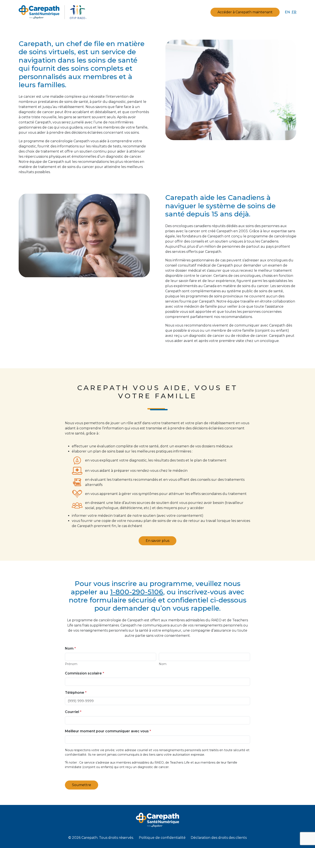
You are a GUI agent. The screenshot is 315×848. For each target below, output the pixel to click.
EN (287, 12)
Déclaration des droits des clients (219, 838)
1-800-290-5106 (136, 592)
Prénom (71, 664)
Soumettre (81, 785)
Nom (162, 664)
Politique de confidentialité (162, 838)
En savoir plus (157, 541)
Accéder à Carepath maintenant (245, 12)
